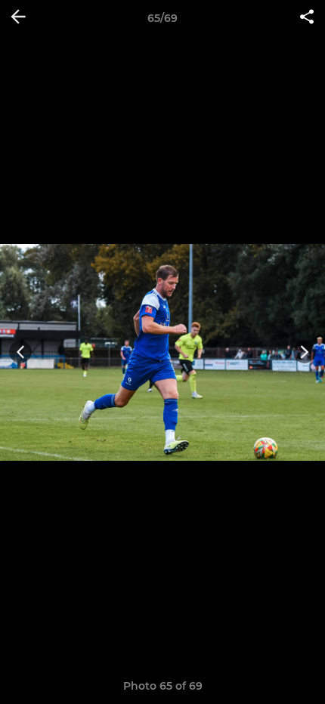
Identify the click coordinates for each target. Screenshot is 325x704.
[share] (307, 18)
